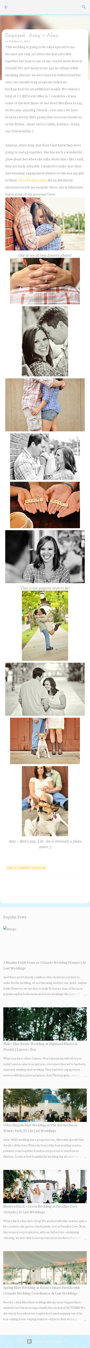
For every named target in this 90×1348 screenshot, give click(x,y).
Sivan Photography (32, 179)
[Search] (84, 7)
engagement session (26, 867)
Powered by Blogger (47, 1341)
